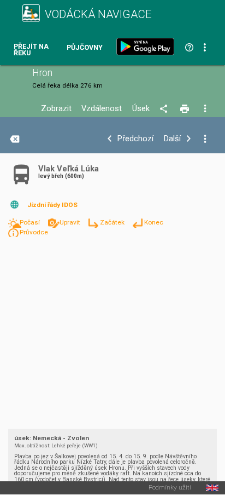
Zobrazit (56, 109)
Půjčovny (85, 47)
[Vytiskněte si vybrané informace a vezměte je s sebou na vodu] (185, 109)
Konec (153, 222)
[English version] (212, 488)
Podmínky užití (170, 488)
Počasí (31, 222)
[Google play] (147, 46)
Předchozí (135, 139)
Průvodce (34, 232)
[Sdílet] (165, 109)
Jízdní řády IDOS (52, 205)
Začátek (113, 222)
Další (172, 139)
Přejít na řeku (31, 50)
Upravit (71, 222)
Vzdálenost (101, 109)
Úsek (141, 109)
